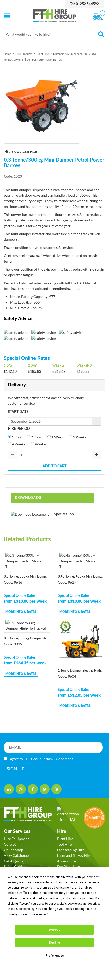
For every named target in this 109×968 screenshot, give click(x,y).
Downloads (28, 498)
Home (7, 53)
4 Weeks (18, 444)
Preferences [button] (39, 914)
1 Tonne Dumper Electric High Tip (81, 670)
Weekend (42, 444)
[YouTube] (56, 789)
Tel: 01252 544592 (84, 4)
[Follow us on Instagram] (21, 789)
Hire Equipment (16, 838)
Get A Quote (13, 861)
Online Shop (13, 850)
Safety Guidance (16, 866)
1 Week (57, 437)
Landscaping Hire (70, 850)
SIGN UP (15, 769)
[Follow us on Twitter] (45, 789)
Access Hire (66, 861)
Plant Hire (43, 53)
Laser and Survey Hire (74, 855)
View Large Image (22, 151)
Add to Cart (55, 466)
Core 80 (10, 844)
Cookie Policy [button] (25, 909)
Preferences (54, 955)
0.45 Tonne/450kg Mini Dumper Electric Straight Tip (81, 576)
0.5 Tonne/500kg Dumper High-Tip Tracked (27, 638)
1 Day (16, 437)
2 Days (36, 437)
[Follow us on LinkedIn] (9, 789)
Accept (54, 930)
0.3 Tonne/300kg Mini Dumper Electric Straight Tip (27, 576)
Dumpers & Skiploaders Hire (70, 53)
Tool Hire (64, 844)
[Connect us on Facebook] (33, 789)
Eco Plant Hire (68, 866)
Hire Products (23, 53)
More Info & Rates (20, 611)
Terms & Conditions (57, 759)
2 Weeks (79, 437)
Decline (54, 942)
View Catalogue (16, 855)
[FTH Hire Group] (54, 15)
